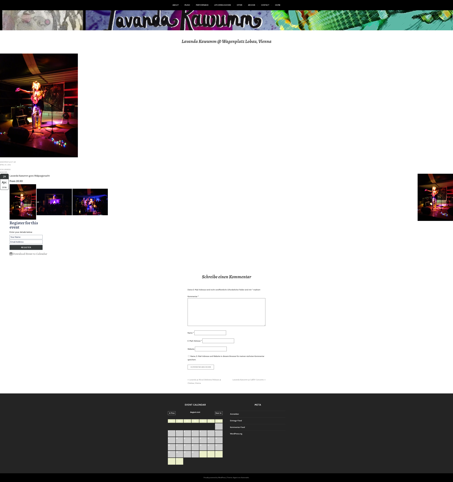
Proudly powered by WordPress (215, 477)
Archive (251, 5)
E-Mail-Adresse (195, 341)
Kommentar (193, 296)
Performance (202, 5)
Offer (239, 5)
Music (187, 5)
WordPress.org (236, 434)
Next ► (219, 413)
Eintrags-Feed (236, 420)
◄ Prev (172, 413)
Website (191, 349)
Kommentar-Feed (237, 427)
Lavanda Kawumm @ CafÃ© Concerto (248, 380)
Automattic (245, 477)
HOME (277, 5)
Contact (265, 5)
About (176, 5)
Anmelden (234, 414)
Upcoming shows (222, 5)
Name (191, 333)
